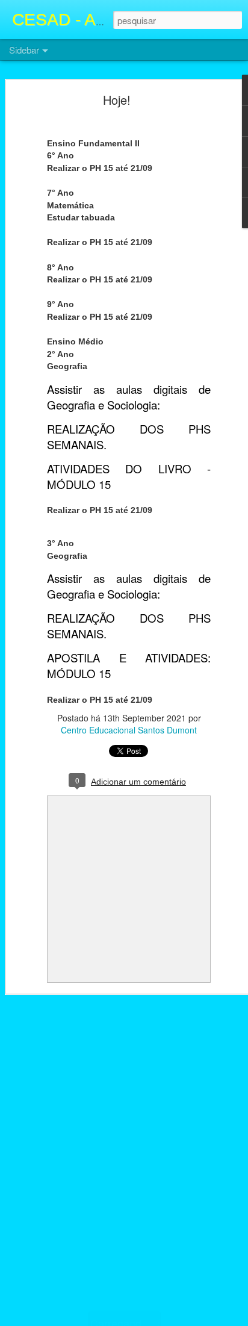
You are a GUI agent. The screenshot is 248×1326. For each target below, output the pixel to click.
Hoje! (117, 99)
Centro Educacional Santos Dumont (129, 730)
